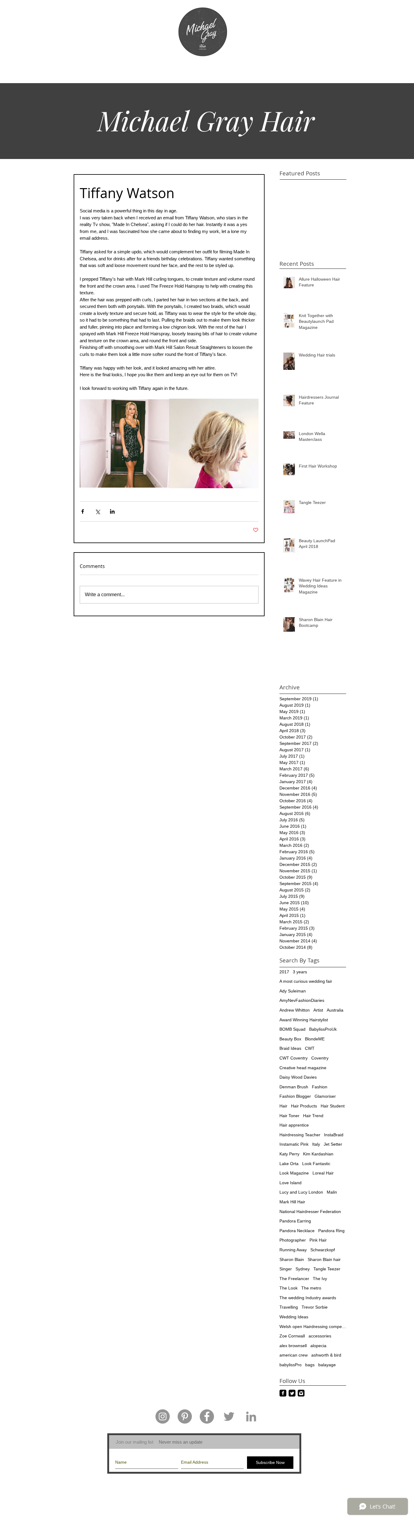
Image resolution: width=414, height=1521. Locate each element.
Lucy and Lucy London (301, 1192)
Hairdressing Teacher (299, 1134)
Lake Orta (289, 1163)
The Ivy (320, 1278)
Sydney (302, 1268)
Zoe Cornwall (292, 1335)
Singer (285, 1268)
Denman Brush (293, 1086)
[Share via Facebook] (82, 511)
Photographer (292, 1240)
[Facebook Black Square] (282, 1393)
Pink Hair (318, 1240)
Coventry (320, 1058)
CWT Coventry (293, 1058)
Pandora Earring (295, 1220)
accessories (320, 1335)
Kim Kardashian (318, 1153)
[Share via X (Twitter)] (97, 511)
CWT (310, 1048)
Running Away (293, 1249)
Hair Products (304, 1106)
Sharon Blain (291, 1259)
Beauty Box (290, 1038)
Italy (316, 1144)
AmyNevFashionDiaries (301, 1000)
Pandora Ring (331, 1230)
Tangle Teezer (326, 1268)
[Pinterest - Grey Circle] (185, 1416)
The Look (288, 1288)
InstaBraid (333, 1134)
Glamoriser (325, 1096)
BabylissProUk (323, 1029)
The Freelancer (294, 1278)
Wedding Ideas (293, 1316)
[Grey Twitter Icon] (229, 1416)
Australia (335, 1010)
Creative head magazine (302, 1067)
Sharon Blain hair (324, 1259)
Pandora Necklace (297, 1230)
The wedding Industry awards (307, 1297)
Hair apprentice (294, 1125)
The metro (311, 1288)
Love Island (290, 1182)
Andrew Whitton (294, 1010)
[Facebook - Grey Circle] (207, 1416)
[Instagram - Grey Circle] (162, 1416)
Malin (332, 1192)
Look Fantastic (316, 1163)
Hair (283, 1106)
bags (310, 1364)
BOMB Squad (292, 1029)
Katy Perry (289, 1153)
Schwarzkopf (322, 1249)
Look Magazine (294, 1173)
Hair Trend (313, 1115)
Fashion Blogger (295, 1096)
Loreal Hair (323, 1173)
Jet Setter (333, 1144)
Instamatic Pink (294, 1144)
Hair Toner (289, 1115)
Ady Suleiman (292, 991)
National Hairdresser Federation (310, 1211)
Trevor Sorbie (315, 1307)
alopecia (318, 1345)
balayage (327, 1364)
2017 (284, 971)
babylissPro (290, 1364)
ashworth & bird (326, 1355)
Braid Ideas (290, 1048)
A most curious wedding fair (305, 981)
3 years (300, 971)
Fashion (319, 1086)
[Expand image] (124, 443)
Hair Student (333, 1106)
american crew (293, 1355)
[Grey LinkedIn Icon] (251, 1416)
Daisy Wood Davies (298, 1077)
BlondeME (315, 1038)
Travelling (288, 1307)
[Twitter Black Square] (292, 1393)
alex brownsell (293, 1345)
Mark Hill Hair (292, 1201)
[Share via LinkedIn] (112, 511)
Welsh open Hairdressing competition (312, 1326)
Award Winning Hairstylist (303, 1019)
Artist (318, 1010)
